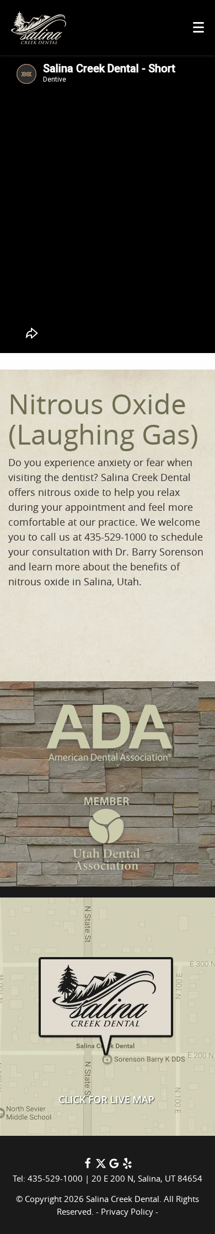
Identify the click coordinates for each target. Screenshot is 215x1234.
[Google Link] (114, 1165)
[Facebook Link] (87, 1165)
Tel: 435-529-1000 (48, 1178)
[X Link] (100, 1165)
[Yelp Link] (127, 1165)
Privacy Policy (127, 1211)
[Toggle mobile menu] (198, 27)
